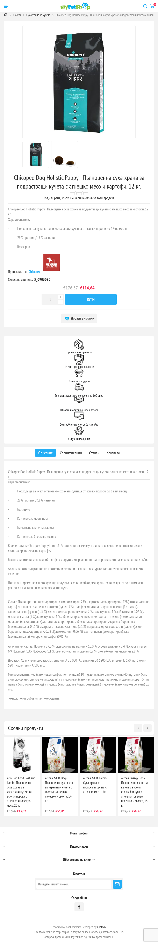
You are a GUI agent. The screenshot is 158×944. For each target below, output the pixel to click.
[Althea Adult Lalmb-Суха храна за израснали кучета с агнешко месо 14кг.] (98, 755)
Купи (91, 299)
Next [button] (147, 728)
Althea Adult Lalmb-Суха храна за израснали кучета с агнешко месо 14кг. (95, 785)
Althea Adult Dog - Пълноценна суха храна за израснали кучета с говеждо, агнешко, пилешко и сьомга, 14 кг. (59, 789)
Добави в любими (82, 318)
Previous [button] (138, 728)
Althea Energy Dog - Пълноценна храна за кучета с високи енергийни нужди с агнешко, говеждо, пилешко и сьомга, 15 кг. (134, 792)
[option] (22, 776)
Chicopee (35, 271)
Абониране (117, 884)
